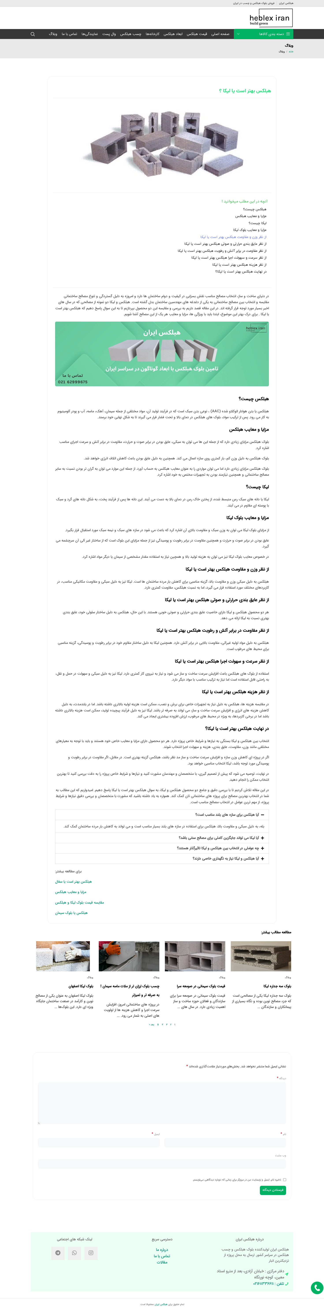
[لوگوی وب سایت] (271, 18)
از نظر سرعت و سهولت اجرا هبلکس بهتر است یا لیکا (228, 258)
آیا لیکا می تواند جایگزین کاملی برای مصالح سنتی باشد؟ (219, 838)
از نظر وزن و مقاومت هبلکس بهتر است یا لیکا (233, 237)
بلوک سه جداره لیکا (277, 986)
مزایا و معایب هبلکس (250, 216)
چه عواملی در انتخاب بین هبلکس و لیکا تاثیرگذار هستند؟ (218, 848)
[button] (162, 815)
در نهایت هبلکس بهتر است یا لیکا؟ (240, 271)
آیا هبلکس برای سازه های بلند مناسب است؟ (227, 815)
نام (283, 1134)
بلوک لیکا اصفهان (81, 986)
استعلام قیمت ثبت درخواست (317, 1292)
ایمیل (156, 1134)
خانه (291, 52)
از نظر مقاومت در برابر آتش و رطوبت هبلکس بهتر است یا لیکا (222, 251)
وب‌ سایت (280, 1155)
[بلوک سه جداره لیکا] (261, 956)
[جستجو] (32, 34)
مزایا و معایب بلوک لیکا (249, 230)
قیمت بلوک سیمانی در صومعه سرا (201, 986)
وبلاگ (282, 52)
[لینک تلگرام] (58, 1253)
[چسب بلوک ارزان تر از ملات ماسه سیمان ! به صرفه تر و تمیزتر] (129, 956)
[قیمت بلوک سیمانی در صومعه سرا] (195, 956)
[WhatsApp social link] (74, 1253)
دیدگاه (281, 1078)
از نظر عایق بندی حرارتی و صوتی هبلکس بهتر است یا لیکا (225, 244)
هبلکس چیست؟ (254, 209)
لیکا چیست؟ (257, 223)
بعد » (151, 1025)
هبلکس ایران (161, 1304)
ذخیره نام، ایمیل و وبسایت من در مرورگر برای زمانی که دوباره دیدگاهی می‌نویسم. (237, 1180)
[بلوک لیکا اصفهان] (63, 956)
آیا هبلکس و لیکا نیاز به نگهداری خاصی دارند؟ (226, 858)
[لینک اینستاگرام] (91, 1253)
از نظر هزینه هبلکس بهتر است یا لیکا (239, 265)
